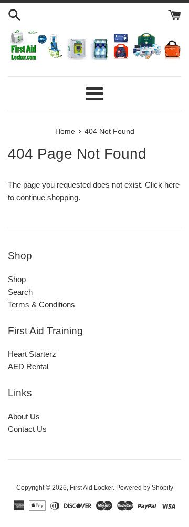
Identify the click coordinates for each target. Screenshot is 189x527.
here (172, 184)
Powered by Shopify (144, 487)
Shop (17, 279)
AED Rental (28, 366)
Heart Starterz (32, 353)
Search (20, 291)
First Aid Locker (91, 487)
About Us (24, 416)
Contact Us (27, 429)
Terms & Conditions (41, 304)
